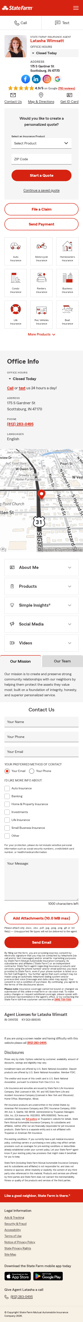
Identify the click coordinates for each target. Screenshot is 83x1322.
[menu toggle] (76, 8)
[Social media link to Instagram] (46, 79)
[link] (21, 8)
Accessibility (12, 1230)
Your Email (15, 752)
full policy (31, 1119)
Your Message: (18, 863)
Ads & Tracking (14, 1217)
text (22, 388)
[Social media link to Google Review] (57, 79)
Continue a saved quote (41, 190)
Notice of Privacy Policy (19, 1242)
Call (10, 388)
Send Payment (41, 224)
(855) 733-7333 (62, 999)
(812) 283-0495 (20, 424)
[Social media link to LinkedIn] (36, 79)
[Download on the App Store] (17, 1276)
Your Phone (15, 737)
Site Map (10, 1254)
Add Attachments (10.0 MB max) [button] (41, 918)
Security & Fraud (15, 1223)
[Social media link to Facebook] (25, 79)
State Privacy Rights (17, 1248)
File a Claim (42, 209)
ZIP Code (21, 159)
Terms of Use (12, 1236)
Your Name (15, 722)
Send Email (41, 942)
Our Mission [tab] (20, 661)
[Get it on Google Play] (48, 1276)
